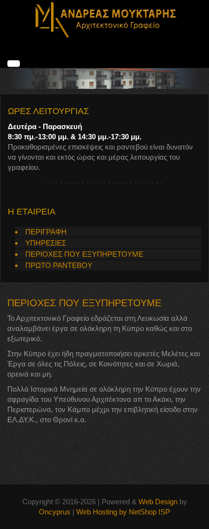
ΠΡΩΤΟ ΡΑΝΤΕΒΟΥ (58, 265)
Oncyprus (54, 512)
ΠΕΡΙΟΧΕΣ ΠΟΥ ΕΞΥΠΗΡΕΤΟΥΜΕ (84, 254)
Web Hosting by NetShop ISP (123, 512)
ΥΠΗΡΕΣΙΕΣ (45, 243)
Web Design (158, 501)
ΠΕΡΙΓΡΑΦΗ (46, 232)
